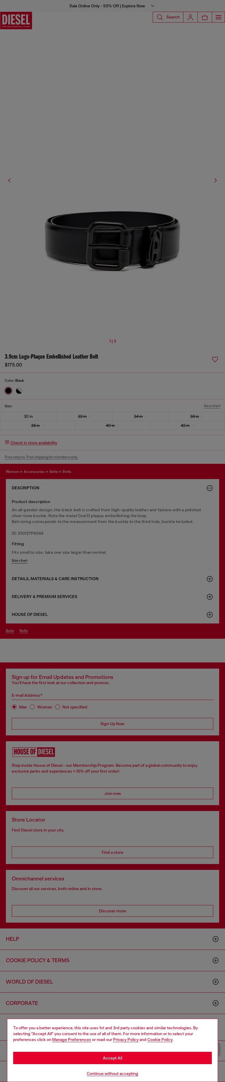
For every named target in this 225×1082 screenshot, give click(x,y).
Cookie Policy (160, 1039)
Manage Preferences (71, 1039)
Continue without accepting (112, 1073)
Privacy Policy (126, 1039)
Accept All (112, 1058)
